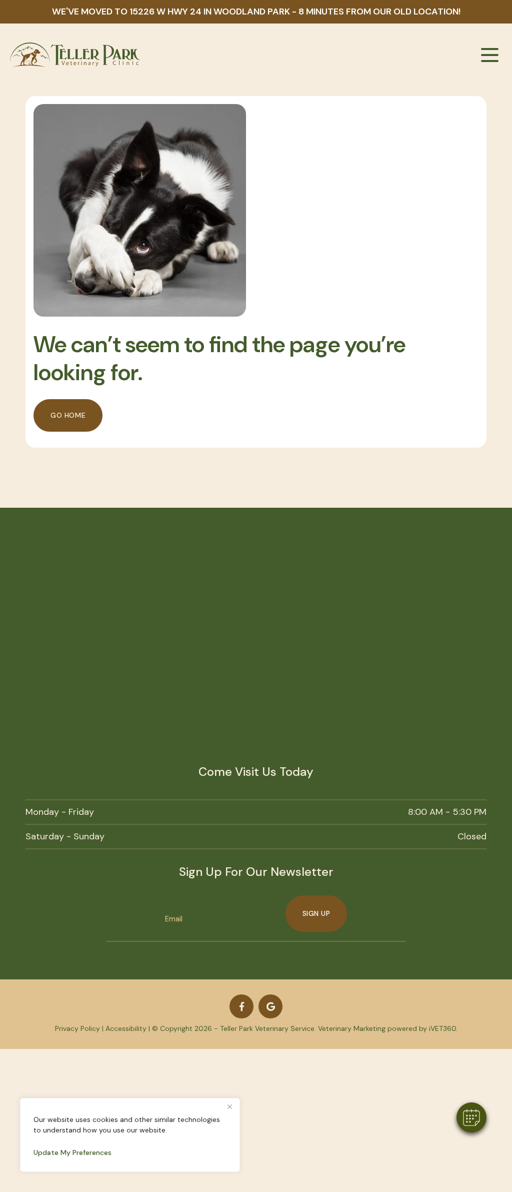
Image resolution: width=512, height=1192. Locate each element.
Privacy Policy (77, 1028)
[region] (130, 1135)
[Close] (230, 1106)
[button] (471, 1117)
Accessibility (126, 1028)
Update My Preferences (73, 1152)
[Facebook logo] (242, 1006)
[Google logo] (270, 1006)
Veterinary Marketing (352, 1028)
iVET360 (442, 1028)
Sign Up (316, 913)
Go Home (68, 415)
